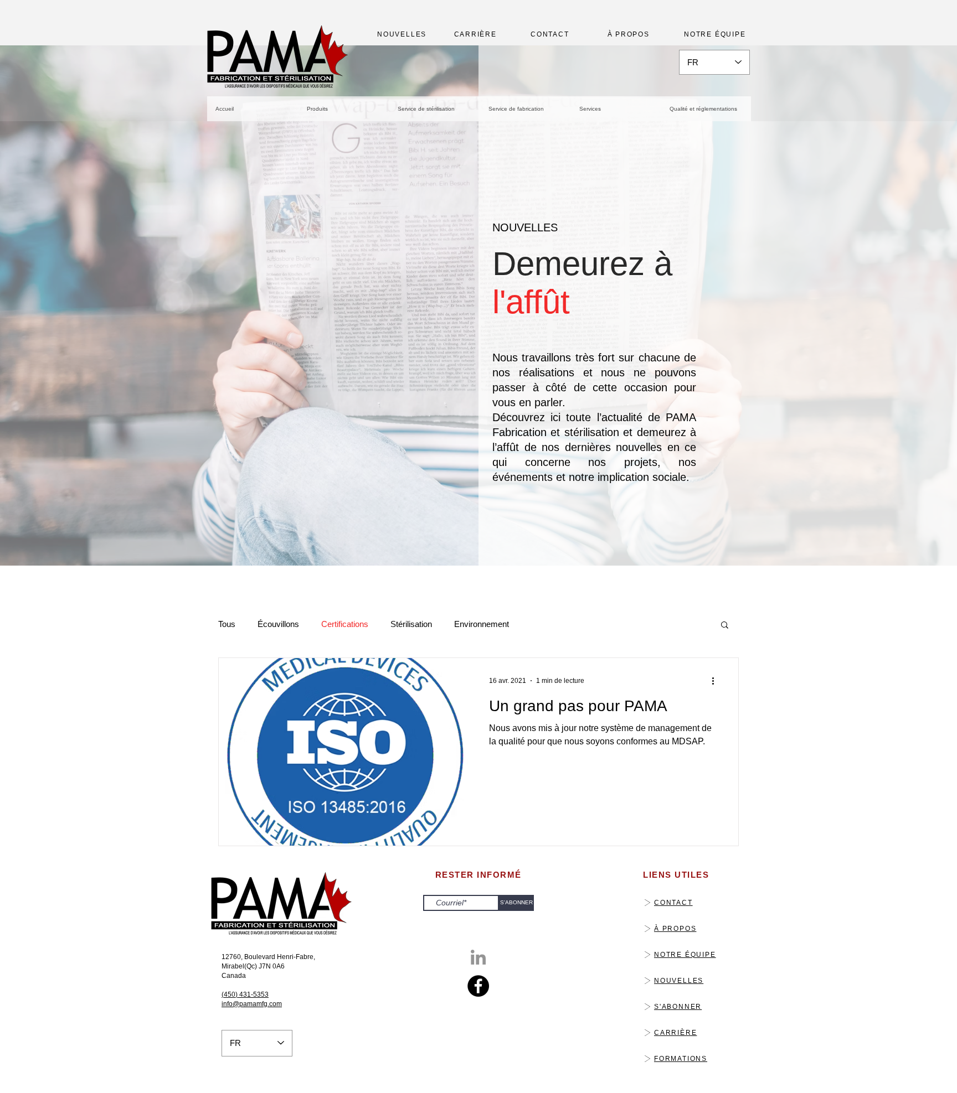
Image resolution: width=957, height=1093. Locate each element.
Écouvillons (278, 624)
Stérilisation (411, 624)
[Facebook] (478, 986)
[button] (724, 625)
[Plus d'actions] (716, 680)
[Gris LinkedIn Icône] (478, 957)
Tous (226, 624)
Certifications (344, 624)
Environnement (481, 624)
